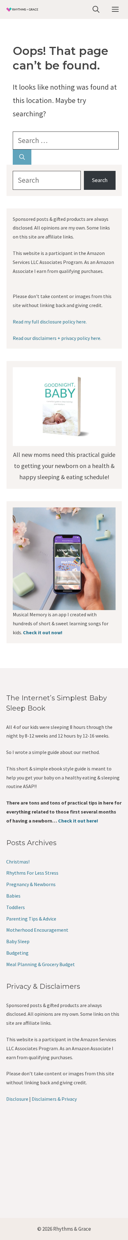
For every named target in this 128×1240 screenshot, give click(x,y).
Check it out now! (42, 632)
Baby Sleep (18, 941)
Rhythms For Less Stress (32, 873)
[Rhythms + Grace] (22, 9)
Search (99, 180)
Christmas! (18, 862)
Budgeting (17, 953)
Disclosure (17, 1099)
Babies (13, 896)
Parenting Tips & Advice (31, 919)
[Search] (22, 157)
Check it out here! (78, 821)
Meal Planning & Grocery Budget (40, 964)
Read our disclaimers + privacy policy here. (57, 338)
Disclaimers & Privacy (54, 1099)
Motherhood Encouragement (37, 930)
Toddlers (15, 907)
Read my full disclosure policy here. (50, 322)
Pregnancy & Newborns (31, 884)
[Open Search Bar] (96, 9)
